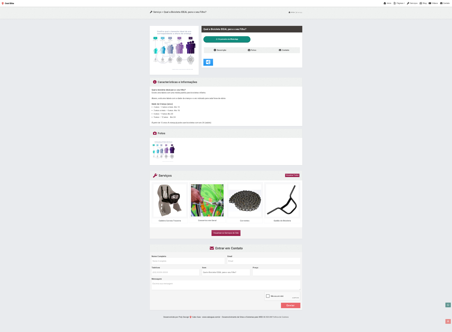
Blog (424, 3)
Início (388, 3)
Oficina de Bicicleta (284, 221)
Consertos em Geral (171, 220)
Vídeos (434, 3)
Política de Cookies (280, 317)
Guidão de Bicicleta (246, 221)
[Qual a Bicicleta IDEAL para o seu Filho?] (174, 50)
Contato (446, 3)
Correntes (209, 221)
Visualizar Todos (292, 175)
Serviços (414, 3)
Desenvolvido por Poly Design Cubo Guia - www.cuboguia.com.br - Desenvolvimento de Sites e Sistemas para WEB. (213, 317)
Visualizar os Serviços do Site (226, 233)
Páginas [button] (399, 3)
